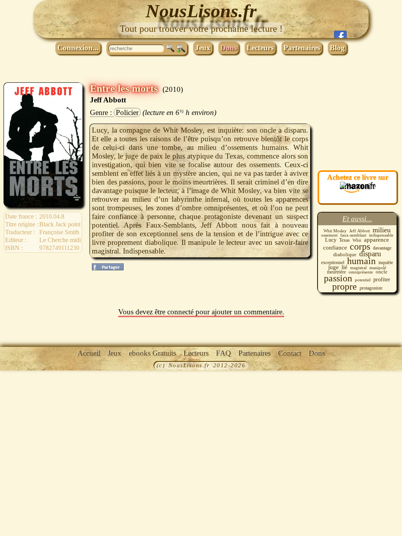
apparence (376, 240)
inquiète (385, 262)
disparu (370, 254)
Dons (228, 48)
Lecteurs (260, 48)
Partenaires (301, 48)
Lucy (330, 240)
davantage (382, 248)
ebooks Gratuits (152, 353)
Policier (127, 112)
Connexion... (78, 48)
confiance (335, 247)
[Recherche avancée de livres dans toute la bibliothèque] (181, 48)
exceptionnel (332, 262)
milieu (382, 230)
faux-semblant (353, 235)
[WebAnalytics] (17, 366)
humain (361, 261)
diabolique (344, 254)
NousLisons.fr (201, 10)
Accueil (88, 353)
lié (344, 267)
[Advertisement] (357, 122)
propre (344, 286)
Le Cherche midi (60, 240)
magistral (358, 267)
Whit (357, 240)
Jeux (202, 48)
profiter (381, 280)
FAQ (223, 353)
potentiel (363, 279)
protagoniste (371, 288)
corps (360, 246)
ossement (329, 235)
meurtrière (336, 272)
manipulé (377, 267)
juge (333, 267)
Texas (344, 240)
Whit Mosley (335, 231)
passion (338, 278)
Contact (289, 353)
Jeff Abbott (108, 100)
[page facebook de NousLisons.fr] (108, 266)
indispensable (381, 235)
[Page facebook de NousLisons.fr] (340, 34)
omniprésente (361, 272)
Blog (337, 48)
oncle (381, 272)
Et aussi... (357, 219)
